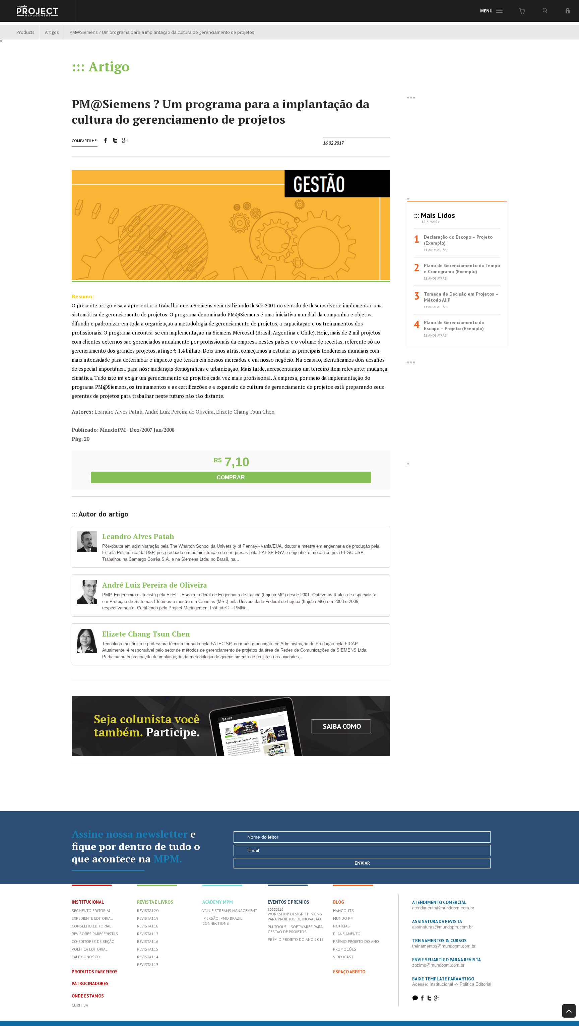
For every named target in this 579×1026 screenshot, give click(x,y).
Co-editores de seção (93, 941)
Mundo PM (343, 918)
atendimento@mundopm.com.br (443, 907)
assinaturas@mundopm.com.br (442, 926)
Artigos (52, 32)
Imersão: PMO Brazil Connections (222, 921)
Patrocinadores (90, 983)
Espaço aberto (349, 971)
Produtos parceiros (95, 971)
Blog (338, 902)
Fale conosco (86, 956)
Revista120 (147, 910)
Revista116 (147, 941)
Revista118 (147, 925)
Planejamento (347, 933)
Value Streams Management (229, 910)
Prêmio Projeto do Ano (356, 941)
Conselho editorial (91, 925)
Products (25, 32)
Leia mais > (431, 222)
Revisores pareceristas (95, 933)
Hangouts (343, 910)
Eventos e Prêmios (288, 902)
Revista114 (147, 956)
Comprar (231, 477)
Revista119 (147, 918)
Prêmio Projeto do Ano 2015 (296, 939)
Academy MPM (217, 902)
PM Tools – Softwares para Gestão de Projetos (295, 929)
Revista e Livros (155, 902)
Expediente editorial (92, 918)
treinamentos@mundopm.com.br (443, 946)
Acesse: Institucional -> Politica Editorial (451, 984)
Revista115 (147, 949)
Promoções (344, 949)
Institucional (88, 902)
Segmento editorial (91, 910)
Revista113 (147, 964)
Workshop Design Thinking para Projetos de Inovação (295, 916)
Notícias (341, 925)
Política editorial (90, 949)
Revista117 (147, 933)
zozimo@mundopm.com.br (438, 965)
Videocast (343, 956)
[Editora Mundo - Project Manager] (37, 11)
